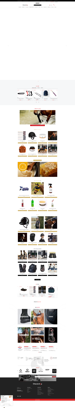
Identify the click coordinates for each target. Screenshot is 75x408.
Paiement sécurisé (39, 351)
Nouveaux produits (49, 348)
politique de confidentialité (41, 338)
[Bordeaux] (21, 247)
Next (56, 248)
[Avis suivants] (56, 308)
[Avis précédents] (23, 308)
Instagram (20, 356)
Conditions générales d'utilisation (40, 353)
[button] (36, 55)
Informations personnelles (29, 348)
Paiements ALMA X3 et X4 (19, 0)
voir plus (30, 308)
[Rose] (41, 247)
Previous (18, 248)
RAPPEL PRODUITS (39, 354)
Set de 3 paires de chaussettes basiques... (29, 52)
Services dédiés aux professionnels (51, 353)
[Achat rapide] (21, 49)
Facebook (18, 356)
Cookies (38, 350)
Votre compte (29, 347)
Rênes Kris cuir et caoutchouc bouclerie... (37, 52)
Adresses (28, 350)
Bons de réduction (28, 351)
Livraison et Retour (39, 348)
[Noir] (22, 247)
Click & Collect (49, 352)
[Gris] (31, 247)
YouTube (19, 356)
